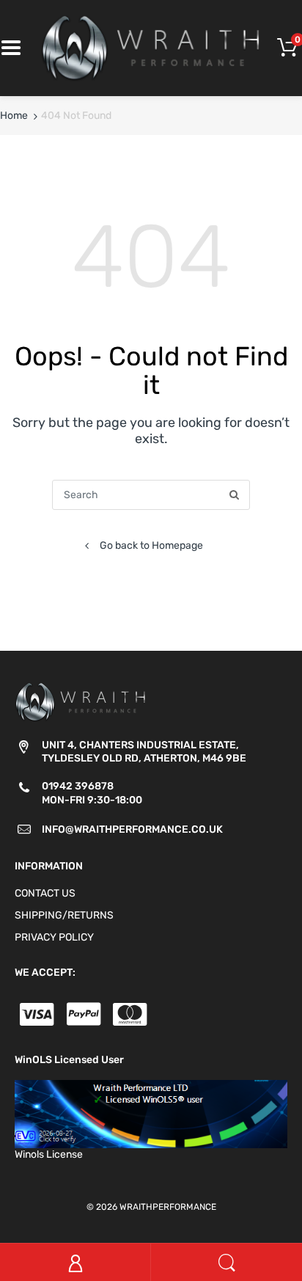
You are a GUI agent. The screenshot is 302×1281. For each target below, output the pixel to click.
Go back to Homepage (151, 545)
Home (14, 115)
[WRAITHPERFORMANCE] (151, 47)
